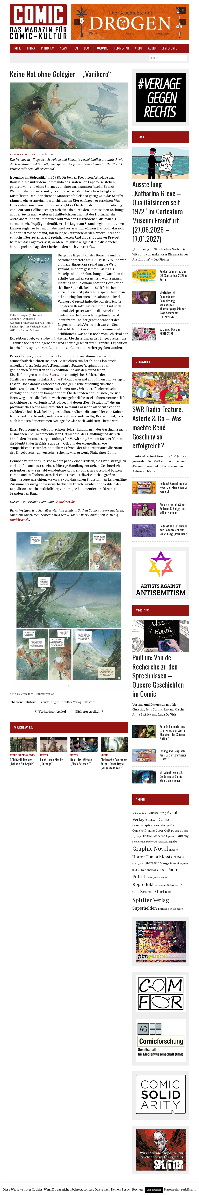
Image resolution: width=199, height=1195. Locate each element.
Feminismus (138, 841)
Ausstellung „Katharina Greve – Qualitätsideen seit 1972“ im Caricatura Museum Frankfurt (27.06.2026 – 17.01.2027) (157, 211)
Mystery (184, 863)
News (63, 48)
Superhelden (144, 908)
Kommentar (121, 48)
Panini (173, 869)
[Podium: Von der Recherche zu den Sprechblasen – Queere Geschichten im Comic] (160, 649)
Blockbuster (151, 820)
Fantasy (182, 835)
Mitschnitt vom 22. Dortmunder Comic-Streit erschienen (171, 776)
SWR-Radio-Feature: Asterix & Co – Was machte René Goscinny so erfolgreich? (157, 427)
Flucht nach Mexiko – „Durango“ (53, 761)
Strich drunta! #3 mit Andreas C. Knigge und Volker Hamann (173, 508)
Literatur (151, 863)
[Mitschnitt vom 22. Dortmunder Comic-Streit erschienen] (144, 781)
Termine (140, 137)
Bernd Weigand (27, 154)
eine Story (49, 374)
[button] (130, 22)
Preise (149, 877)
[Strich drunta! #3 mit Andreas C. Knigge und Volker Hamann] (144, 513)
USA (170, 909)
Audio (152, 48)
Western (89, 702)
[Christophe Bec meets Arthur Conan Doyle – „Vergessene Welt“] (114, 750)
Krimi (180, 857)
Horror (138, 856)
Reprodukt (143, 884)
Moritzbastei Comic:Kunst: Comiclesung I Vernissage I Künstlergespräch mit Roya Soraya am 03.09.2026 (173, 304)
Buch (87, 48)
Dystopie (137, 836)
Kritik (17, 48)
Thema (31, 48)
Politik (139, 877)
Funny (149, 841)
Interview (47, 48)
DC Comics (176, 830)
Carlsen (166, 819)
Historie (31, 702)
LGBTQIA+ (137, 863)
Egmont (170, 836)
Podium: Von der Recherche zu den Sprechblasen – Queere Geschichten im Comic (158, 675)
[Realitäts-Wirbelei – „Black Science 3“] (84, 750)
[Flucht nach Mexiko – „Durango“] (53, 750)
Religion (163, 877)
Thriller (162, 908)
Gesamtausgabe (165, 841)
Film (75, 48)
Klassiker (167, 856)
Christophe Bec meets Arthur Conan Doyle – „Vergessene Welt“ (114, 763)
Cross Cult (162, 830)
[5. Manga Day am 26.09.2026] (144, 338)
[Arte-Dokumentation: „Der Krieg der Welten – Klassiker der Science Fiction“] (144, 735)
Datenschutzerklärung (180, 1189)
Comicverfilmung (143, 830)
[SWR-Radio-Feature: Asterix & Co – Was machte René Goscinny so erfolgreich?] (160, 401)
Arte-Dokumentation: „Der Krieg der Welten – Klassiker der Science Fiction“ (174, 732)
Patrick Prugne (49, 702)
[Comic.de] (38, 21)
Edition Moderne (154, 836)
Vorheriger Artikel (52, 711)
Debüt (185, 830)
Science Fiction (155, 891)
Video (138, 48)
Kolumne (102, 48)
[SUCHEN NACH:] (167, 57)
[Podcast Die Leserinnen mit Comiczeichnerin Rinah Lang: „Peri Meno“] (144, 534)
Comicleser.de (65, 501)
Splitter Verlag (71, 702)
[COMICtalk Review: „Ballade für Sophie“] (23, 750)
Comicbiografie (164, 825)
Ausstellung (157, 813)
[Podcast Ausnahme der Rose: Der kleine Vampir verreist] (144, 492)
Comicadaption (143, 825)
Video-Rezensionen (22, 755)
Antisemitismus (140, 813)
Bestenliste (169, 48)
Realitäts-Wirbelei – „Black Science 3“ (82, 761)
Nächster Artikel (87, 711)
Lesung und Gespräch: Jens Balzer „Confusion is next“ (173, 755)
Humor (152, 856)
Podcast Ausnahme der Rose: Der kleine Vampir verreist (174, 487)
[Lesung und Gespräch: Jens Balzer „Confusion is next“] (144, 759)
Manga (164, 863)
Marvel (174, 863)
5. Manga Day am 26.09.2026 (170, 331)
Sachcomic (161, 885)
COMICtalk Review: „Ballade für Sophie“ (22, 761)
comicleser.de (19, 519)
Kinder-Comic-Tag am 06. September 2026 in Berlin (173, 275)
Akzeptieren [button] (154, 1189)
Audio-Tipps (143, 362)
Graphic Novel (150, 848)
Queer (156, 877)
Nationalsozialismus (154, 870)
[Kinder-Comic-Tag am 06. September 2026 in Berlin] (144, 280)
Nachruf (136, 870)
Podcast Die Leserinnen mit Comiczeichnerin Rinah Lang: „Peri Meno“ (174, 530)
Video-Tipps (142, 610)
